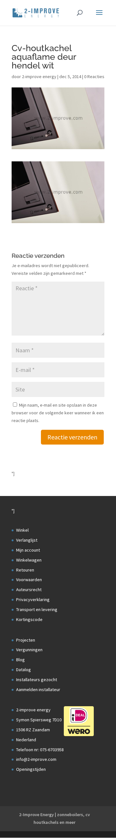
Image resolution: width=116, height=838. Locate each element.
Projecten (25, 640)
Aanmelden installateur (38, 689)
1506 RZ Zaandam (33, 730)
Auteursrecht (29, 589)
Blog (20, 659)
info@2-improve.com (36, 759)
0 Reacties (94, 76)
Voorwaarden (29, 579)
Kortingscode (29, 619)
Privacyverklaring (33, 599)
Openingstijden (31, 769)
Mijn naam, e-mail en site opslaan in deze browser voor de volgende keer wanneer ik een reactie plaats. (58, 412)
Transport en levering (36, 609)
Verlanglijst (26, 540)
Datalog (23, 669)
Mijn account (28, 550)
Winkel (22, 530)
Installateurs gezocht (36, 679)
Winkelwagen (29, 560)
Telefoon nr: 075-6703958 (40, 749)
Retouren (25, 570)
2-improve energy (39, 76)
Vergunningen (29, 650)
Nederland (26, 740)
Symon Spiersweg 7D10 (39, 720)
